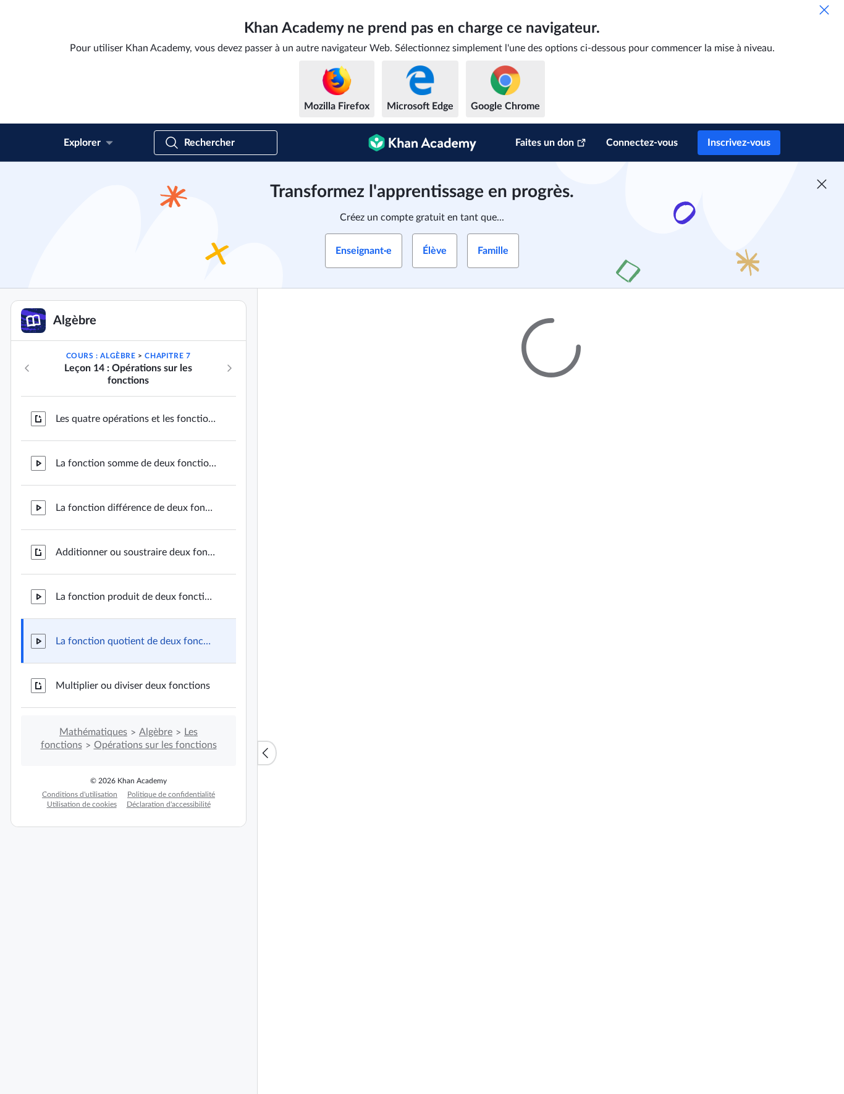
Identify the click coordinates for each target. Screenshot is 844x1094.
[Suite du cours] (229, 368)
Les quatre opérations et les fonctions (136, 419)
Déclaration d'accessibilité (169, 804)
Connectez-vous (642, 143)
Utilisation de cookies (82, 804)
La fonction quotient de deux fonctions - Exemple (136, 641)
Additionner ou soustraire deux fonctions (136, 552)
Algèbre (155, 732)
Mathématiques (93, 732)
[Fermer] (824, 10)
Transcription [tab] (423, 695)
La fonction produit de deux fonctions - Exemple (136, 597)
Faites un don (544, 143)
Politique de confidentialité (171, 794)
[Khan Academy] (422, 142)
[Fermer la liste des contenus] (267, 753)
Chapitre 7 (167, 356)
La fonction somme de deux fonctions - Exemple (136, 463)
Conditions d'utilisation (79, 794)
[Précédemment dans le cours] (27, 368)
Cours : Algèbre (101, 356)
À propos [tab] (360, 695)
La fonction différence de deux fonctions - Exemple (136, 508)
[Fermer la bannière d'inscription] (821, 184)
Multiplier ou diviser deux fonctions (133, 686)
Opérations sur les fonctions (155, 745)
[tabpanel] (551, 727)
